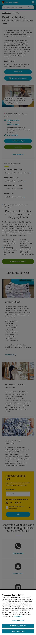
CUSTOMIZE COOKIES (18, 620)
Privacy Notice (18, 616)
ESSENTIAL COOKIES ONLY (18, 625)
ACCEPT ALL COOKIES (18, 631)
